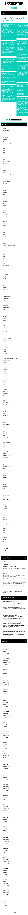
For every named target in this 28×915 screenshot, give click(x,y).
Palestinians (5, 406)
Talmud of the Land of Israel (8, 493)
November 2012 (6, 866)
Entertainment (5, 199)
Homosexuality (6, 265)
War (3, 526)
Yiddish (4, 543)
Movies (4, 380)
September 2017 (6, 740)
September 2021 (6, 645)
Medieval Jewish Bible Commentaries (10, 358)
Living (4, 336)
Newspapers (5, 393)
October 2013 (5, 843)
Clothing (4, 165)
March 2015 (5, 806)
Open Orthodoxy (6, 402)
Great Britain (5, 241)
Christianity (5, 163)
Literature (5, 333)
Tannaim (4, 497)
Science (4, 459)
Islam (4, 280)
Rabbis (4, 440)
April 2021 (5, 651)
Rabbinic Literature (7, 437)
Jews (4, 309)
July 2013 (5, 850)
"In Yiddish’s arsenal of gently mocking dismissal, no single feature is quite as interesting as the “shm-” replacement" (13, 563)
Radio (4, 444)
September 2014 (6, 819)
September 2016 (6, 766)
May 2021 (5, 649)
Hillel (4, 256)
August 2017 (5, 742)
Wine (4, 530)
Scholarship (5, 457)
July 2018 (5, 720)
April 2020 (5, 673)
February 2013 (6, 861)
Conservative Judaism (7, 177)
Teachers (4, 501)
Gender (4, 234)
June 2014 (5, 826)
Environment (5, 201)
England (4, 196)
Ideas (4, 267)
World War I (5, 535)
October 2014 (5, 817)
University (5, 524)
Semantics (5, 462)
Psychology (5, 433)
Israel (4, 285)
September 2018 (6, 715)
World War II (5, 537)
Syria (4, 488)
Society (4, 475)
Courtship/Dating (6, 181)
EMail (4, 194)
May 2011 (5, 905)
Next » (19, 119)
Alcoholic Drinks (6, 130)
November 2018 (6, 711)
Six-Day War (5, 471)
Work (4, 532)
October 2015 (5, 790)
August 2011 (5, 899)
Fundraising (5, 230)
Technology (5, 504)
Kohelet (4, 322)
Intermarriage (5, 274)
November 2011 (6, 892)
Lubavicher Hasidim (7, 338)
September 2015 (6, 793)
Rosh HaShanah (6, 455)
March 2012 (5, 883)
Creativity (5, 183)
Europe (4, 205)
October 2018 (5, 713)
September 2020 (6, 662)
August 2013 (5, 848)
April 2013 (5, 857)
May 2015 (5, 801)
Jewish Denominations (7, 294)
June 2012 (5, 877)
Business (4, 154)
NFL (3, 395)
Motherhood (5, 378)
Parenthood (5, 409)
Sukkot (4, 484)
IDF (3, 269)
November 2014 (6, 815)
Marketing (5, 347)
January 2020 (5, 680)
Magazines (5, 340)
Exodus (4, 212)
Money (4, 375)
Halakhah (5, 243)
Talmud (4, 490)
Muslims (4, 387)
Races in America (6, 442)
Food (4, 223)
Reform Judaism (6, 448)
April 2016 (5, 777)
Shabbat (4, 468)
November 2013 (6, 841)
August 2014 (5, 821)
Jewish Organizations (7, 303)
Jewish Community (6, 292)
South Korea (5, 477)
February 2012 (6, 885)
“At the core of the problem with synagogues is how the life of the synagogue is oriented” (8, 62)
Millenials (5, 369)
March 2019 (5, 702)
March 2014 (5, 832)
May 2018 (5, 724)
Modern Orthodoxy (6, 373)
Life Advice (5, 331)
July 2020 (5, 667)
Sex (3, 464)
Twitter (12, 8)
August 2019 (5, 691)
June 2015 (5, 799)
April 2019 (5, 700)
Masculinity (5, 353)
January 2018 (5, 733)
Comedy (4, 172)
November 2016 (6, 762)
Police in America (6, 420)
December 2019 (6, 682)
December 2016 (6, 759)
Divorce (4, 188)
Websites (4, 528)
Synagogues (5, 486)
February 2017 (6, 755)
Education (5, 192)
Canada (4, 159)
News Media (5, 391)
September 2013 (6, 846)
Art (3, 141)
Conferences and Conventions (9, 174)
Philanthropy (5, 415)
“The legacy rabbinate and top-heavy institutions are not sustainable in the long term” (8, 76)
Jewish (4, 287)
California (5, 157)
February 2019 (6, 704)
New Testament (6, 389)
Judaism (4, 318)
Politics (4, 422)
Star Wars (5, 482)
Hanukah (4, 247)
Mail (3, 342)
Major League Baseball (7, 345)
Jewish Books (5, 289)
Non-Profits (5, 398)
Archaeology (5, 139)
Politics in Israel (6, 426)
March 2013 (5, 859)
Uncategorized (6, 521)
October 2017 (5, 737)
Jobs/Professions (6, 314)
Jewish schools (6, 305)
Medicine (4, 356)
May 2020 (5, 671)
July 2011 (5, 901)
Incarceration (5, 272)
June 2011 (5, 903)
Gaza (4, 232)
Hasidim (4, 252)
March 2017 (5, 753)
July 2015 (5, 797)
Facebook (5, 214)
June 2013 (5, 852)
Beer (4, 148)
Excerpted (14, 3)
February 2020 (6, 678)
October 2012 (5, 868)
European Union (6, 207)
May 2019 (5, 698)
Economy (5, 190)
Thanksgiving (5, 510)
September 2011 (6, 896)
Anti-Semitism (5, 137)
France (4, 227)
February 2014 (6, 835)
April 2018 (5, 726)
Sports (4, 479)
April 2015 (5, 804)
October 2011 (5, 894)
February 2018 (6, 731)
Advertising (5, 128)
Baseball (4, 146)
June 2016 (5, 773)
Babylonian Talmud (7, 143)
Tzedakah (5, 519)
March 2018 (5, 728)
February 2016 (6, 781)
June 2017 (5, 746)
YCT (4, 541)
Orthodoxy (5, 404)
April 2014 (5, 830)
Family (4, 216)
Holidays (4, 263)
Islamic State (5, 283)
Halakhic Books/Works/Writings (9, 245)
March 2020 (5, 675)
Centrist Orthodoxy (6, 161)
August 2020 (5, 664)
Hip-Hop (4, 258)
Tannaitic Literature (7, 499)
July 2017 (5, 744)
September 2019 (6, 689)
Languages (5, 325)
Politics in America (6, 424)
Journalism (5, 316)
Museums (5, 382)
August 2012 (5, 872)
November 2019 (6, 684)
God (3, 238)
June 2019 (5, 695)
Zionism (4, 552)
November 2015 (6, 788)
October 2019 (5, 686)
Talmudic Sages (6, 495)
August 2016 (5, 768)
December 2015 (6, 786)
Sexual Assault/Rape (7, 466)
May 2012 (5, 879)
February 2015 (6, 808)
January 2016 (5, 784)
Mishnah (4, 371)
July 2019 (5, 693)
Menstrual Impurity (6, 360)
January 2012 (5, 888)
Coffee (4, 168)
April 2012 (5, 881)
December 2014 (6, 812)
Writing (4, 539)
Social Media (5, 473)
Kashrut (4, 320)
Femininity (5, 221)
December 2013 (6, 839)
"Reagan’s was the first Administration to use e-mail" (13, 589)
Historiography (6, 261)
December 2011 (6, 890)
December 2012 (6, 863)
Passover (5, 411)
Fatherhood (5, 219)
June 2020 (5, 669)
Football (4, 225)
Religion (4, 453)
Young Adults (5, 548)
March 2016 (5, 779)
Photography (5, 417)
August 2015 (5, 795)
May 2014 (5, 828)
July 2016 (5, 771)
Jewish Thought (6, 307)
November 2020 (6, 658)
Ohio (4, 400)
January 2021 (5, 656)
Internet (4, 276)
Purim (4, 435)
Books (4, 152)
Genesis (4, 236)
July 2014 (5, 824)
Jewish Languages (6, 300)
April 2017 (5, 751)
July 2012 (5, 874)
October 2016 (5, 764)
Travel (4, 513)
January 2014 (5, 837)
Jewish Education (6, 296)
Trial (4, 515)
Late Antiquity (5, 327)
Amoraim (4, 134)
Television (5, 506)
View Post (5, 573)
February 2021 (6, 653)
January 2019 (5, 706)
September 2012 (6, 870)
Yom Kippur (5, 546)
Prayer (4, 431)
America (4, 132)
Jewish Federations (7, 298)
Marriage (4, 349)
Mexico (4, 364)
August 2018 (5, 717)
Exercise (4, 210)
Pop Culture (5, 428)
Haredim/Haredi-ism (7, 249)
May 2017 (5, 748)
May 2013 (5, 854)
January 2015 (5, 810)
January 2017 (5, 757)
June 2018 (5, 722)
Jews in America (6, 311)
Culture (4, 185)
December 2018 (6, 709)
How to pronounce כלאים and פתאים (10, 566)
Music (4, 384)
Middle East (5, 367)
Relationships (5, 451)
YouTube (4, 550)
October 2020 (5, 660)
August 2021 (5, 647)
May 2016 (5, 775)
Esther (4, 203)
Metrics (4, 362)
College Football (6, 170)
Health (4, 254)
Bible (4, 150)
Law (3, 329)
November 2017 (6, 735)
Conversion (5, 179)
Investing (4, 278)
